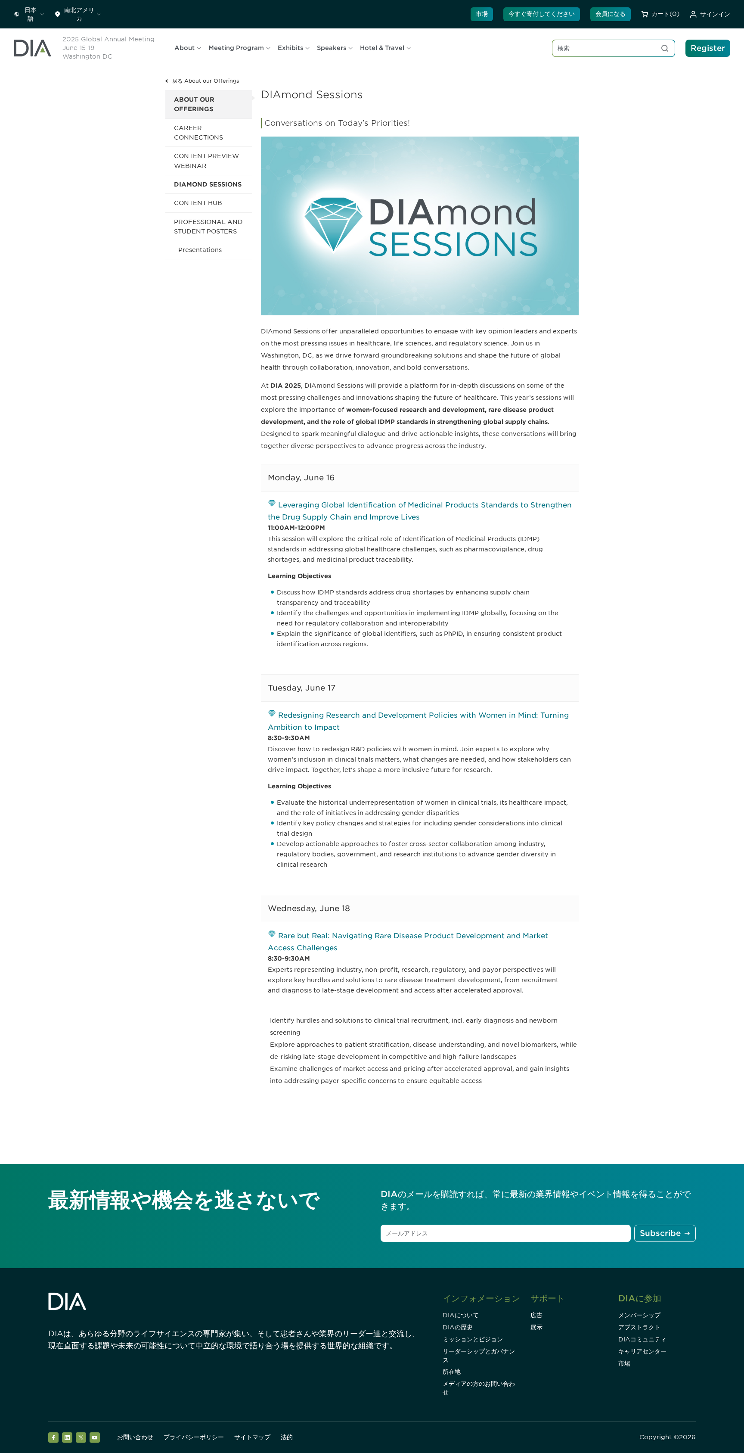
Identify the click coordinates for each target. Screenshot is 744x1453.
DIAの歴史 (458, 1327)
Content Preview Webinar (206, 160)
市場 (482, 13)
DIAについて (461, 1315)
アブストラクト (639, 1327)
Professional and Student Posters (208, 226)
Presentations (200, 249)
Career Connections (198, 132)
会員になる (610, 13)
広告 (536, 1315)
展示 (536, 1327)
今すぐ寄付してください (541, 13)
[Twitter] (81, 1437)
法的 (287, 1437)
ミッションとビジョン (473, 1339)
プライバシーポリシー (194, 1437)
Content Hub (198, 202)
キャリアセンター (642, 1351)
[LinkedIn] (67, 1437)
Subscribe (660, 1233)
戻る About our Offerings (205, 81)
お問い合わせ (135, 1437)
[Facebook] (53, 1437)
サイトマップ (252, 1437)
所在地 (452, 1371)
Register (708, 48)
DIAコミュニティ (642, 1339)
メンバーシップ (639, 1315)
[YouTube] (95, 1437)
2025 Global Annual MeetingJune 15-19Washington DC (108, 48)
